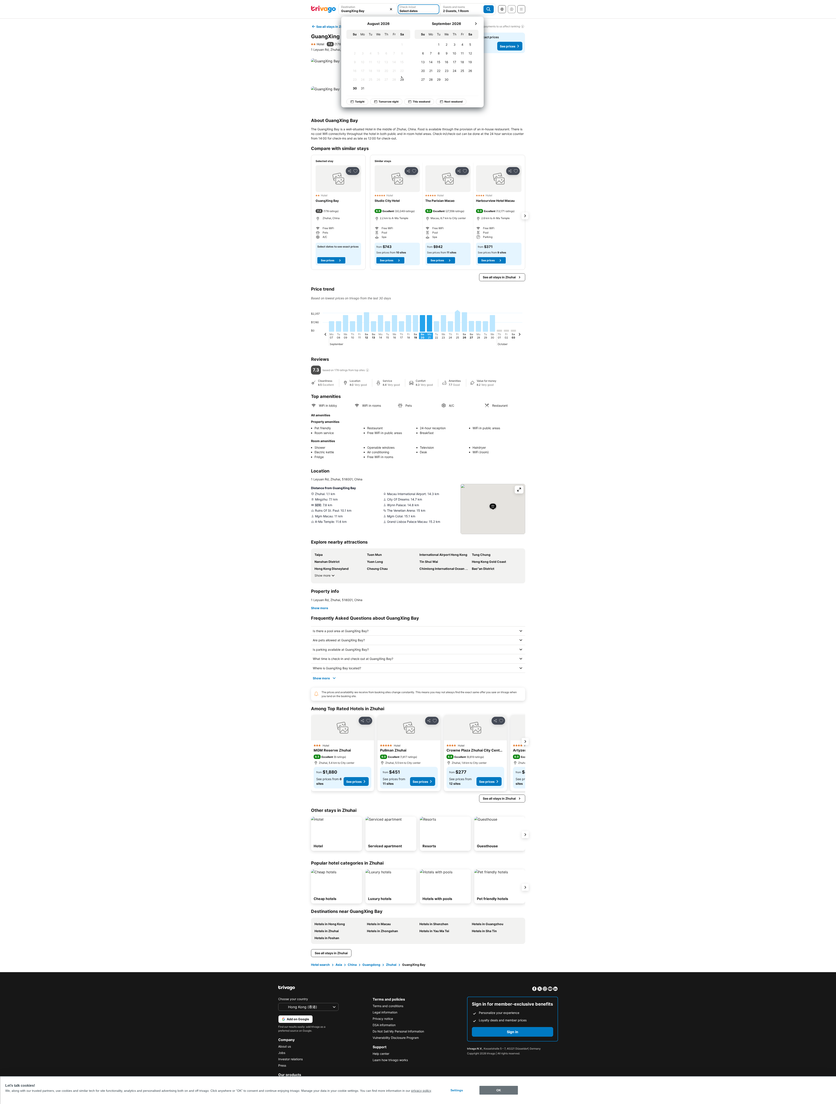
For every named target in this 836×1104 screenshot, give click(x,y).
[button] (338, 178)
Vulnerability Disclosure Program (396, 1037)
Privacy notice (383, 1018)
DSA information (384, 1025)
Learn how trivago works (390, 1060)
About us (284, 1046)
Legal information (385, 1012)
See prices (507, 46)
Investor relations (290, 1059)
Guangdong (371, 964)
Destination (348, 7)
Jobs (281, 1053)
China (352, 964)
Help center (381, 1053)
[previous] (325, 335)
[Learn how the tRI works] (367, 370)
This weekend (421, 101)
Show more (322, 575)
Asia (338, 964)
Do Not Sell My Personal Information (398, 1031)
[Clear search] (391, 9)
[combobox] (367, 11)
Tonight (360, 101)
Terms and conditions (388, 1006)
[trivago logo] (323, 9)
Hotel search (320, 964)
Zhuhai (391, 964)
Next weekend (453, 101)
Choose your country (293, 999)
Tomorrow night (389, 101)
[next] (475, 23)
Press (282, 1065)
